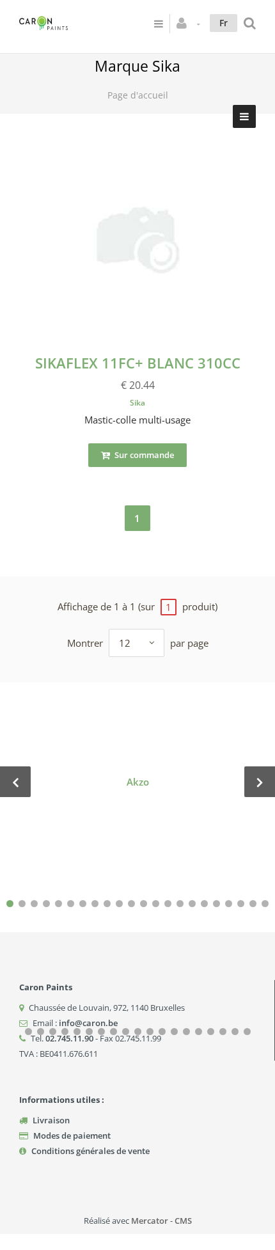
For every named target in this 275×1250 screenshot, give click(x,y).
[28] (89, 1031)
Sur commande (143, 455)
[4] (46, 903)
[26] (64, 1031)
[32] (137, 1031)
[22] (265, 903)
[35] (174, 1031)
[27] (77, 1031)
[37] (198, 1031)
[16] (192, 903)
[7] (82, 903)
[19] (228, 903)
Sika (137, 402)
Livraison (51, 1120)
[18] (216, 903)
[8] (94, 903)
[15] (180, 903)
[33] (149, 1031)
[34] (162, 1031)
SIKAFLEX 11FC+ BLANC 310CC (137, 362)
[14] (167, 903)
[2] (22, 903)
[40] (235, 1031)
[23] (28, 1031)
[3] (34, 903)
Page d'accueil (137, 95)
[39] (222, 1031)
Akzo (138, 781)
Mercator (149, 1220)
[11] (131, 903)
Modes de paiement (72, 1135)
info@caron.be (88, 1023)
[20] (240, 903)
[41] (247, 1031)
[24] (40, 1031)
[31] (125, 1031)
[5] (58, 903)
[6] (70, 903)
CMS (183, 1220)
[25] (52, 1031)
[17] (204, 903)
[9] (107, 903)
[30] (113, 1031)
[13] (155, 903)
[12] (143, 903)
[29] (101, 1031)
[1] (9, 903)
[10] (119, 903)
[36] (186, 1031)
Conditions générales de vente (90, 1151)
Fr (223, 23)
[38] (210, 1031)
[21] (252, 903)
